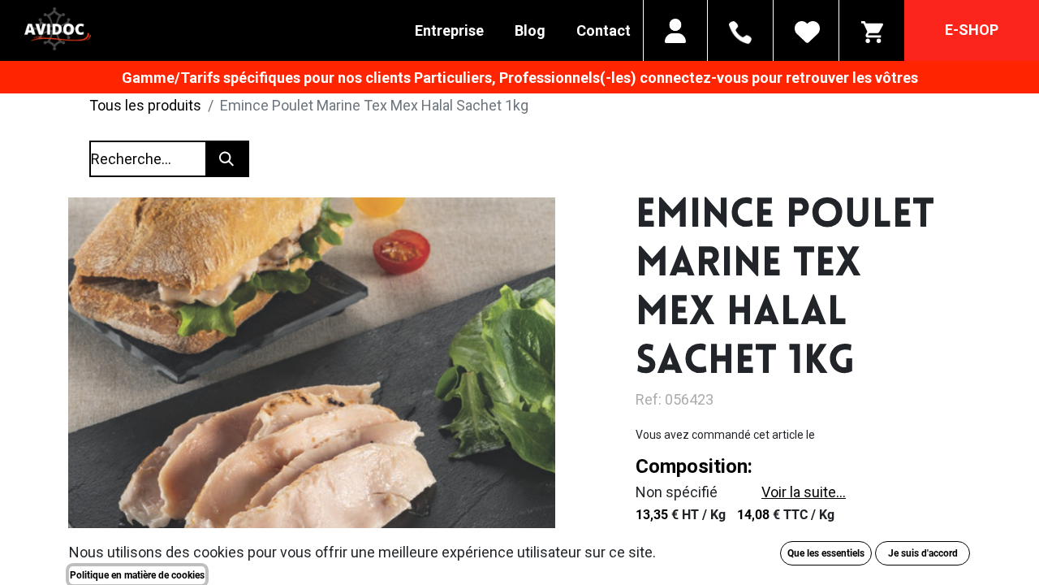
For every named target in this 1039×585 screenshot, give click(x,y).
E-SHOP (971, 29)
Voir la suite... (803, 491)
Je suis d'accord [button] (923, 553)
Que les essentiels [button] (825, 553)
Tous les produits (145, 105)
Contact (603, 30)
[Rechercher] (226, 159)
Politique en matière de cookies (137, 575)
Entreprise (449, 30)
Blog (530, 30)
